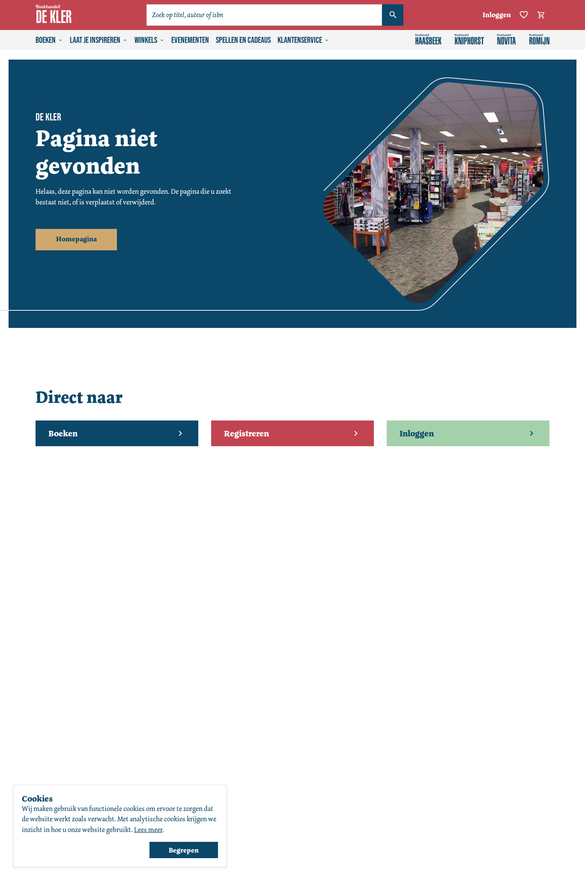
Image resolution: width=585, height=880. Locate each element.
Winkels (145, 40)
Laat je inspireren (95, 40)
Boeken (46, 40)
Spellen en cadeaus (243, 40)
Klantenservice (300, 40)
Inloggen (497, 14)
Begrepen (184, 850)
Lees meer (148, 829)
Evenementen (190, 40)
